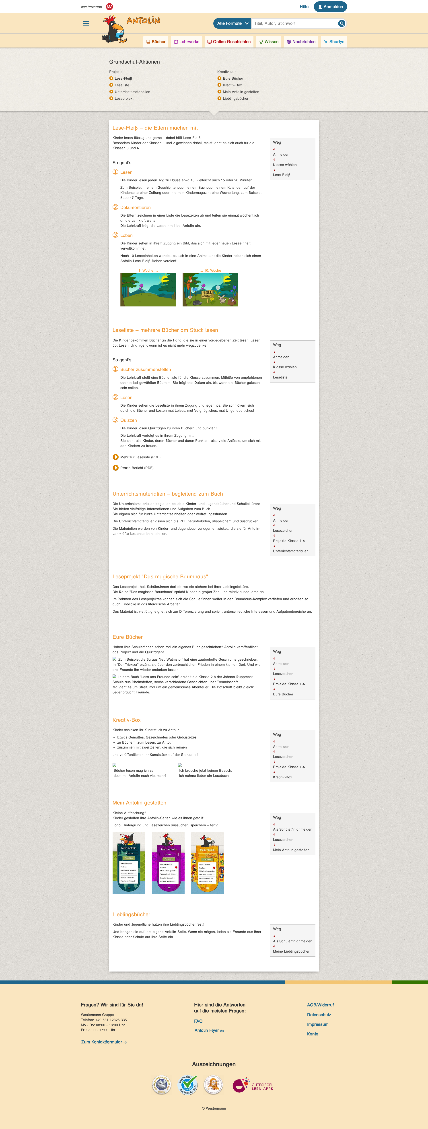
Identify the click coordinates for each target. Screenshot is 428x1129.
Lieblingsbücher (235, 98)
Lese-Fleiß (123, 78)
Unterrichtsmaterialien (132, 92)
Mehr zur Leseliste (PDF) (140, 457)
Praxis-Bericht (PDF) (137, 468)
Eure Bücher (233, 78)
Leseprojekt (124, 98)
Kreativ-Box (232, 85)
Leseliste (122, 85)
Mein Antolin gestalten (241, 92)
